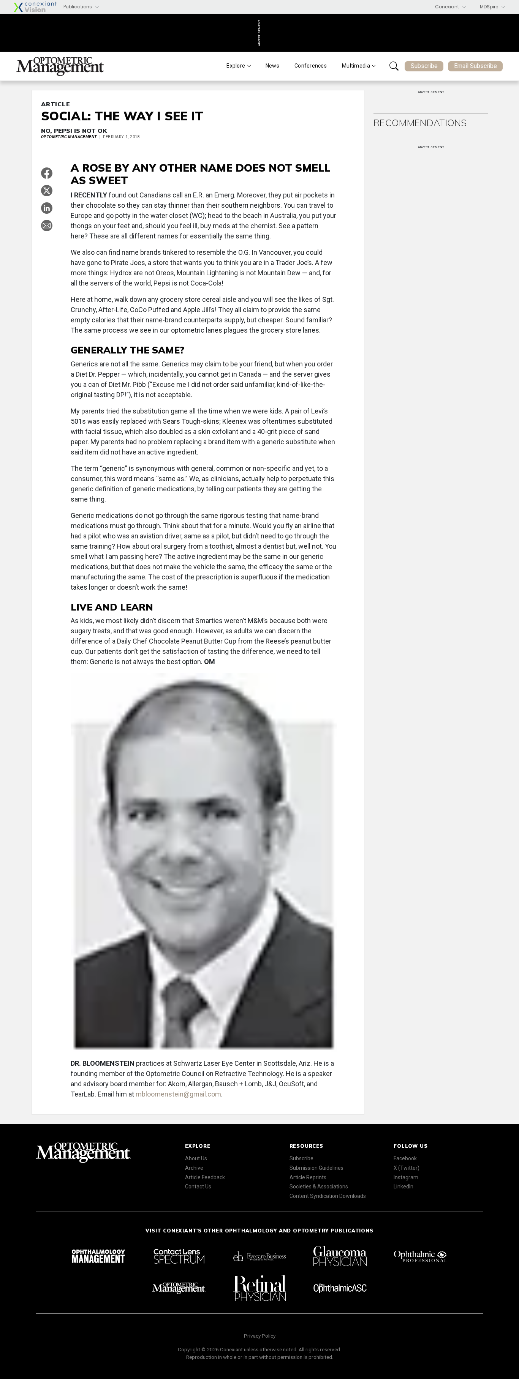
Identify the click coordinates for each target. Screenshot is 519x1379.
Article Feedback (205, 1177)
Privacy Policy (259, 1336)
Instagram (406, 1177)
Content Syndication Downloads (328, 1196)
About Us (196, 1158)
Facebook (405, 1158)
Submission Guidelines (316, 1168)
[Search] (394, 66)
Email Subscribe (475, 65)
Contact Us (198, 1186)
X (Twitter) (406, 1168)
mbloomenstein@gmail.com (178, 1094)
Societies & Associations (319, 1186)
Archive (194, 1168)
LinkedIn (403, 1186)
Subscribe (424, 65)
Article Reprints (308, 1177)
